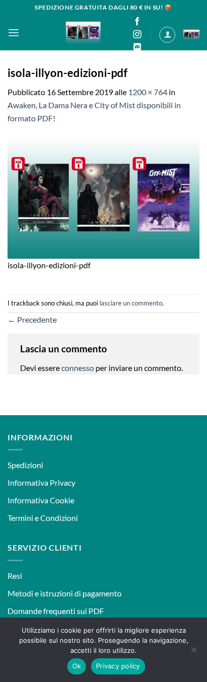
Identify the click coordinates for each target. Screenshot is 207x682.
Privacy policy (118, 666)
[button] (14, 32)
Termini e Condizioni (43, 517)
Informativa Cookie (41, 500)
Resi (15, 575)
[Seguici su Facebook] (137, 21)
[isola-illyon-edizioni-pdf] (103, 196)
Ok (76, 666)
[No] (193, 653)
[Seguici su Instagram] (137, 34)
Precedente (32, 319)
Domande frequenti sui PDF (56, 611)
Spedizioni (25, 465)
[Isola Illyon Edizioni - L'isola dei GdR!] (83, 32)
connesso (77, 367)
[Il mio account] (167, 35)
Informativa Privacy (41, 482)
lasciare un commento (130, 303)
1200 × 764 (147, 92)
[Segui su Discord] (137, 47)
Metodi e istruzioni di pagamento (65, 593)
